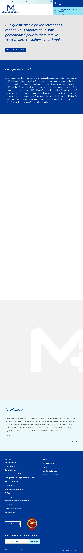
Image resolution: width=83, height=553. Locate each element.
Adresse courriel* (12, 542)
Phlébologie (9, 497)
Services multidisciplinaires (14, 489)
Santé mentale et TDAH (13, 474)
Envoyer (34, 541)
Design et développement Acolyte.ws (70, 550)
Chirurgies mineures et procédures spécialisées (20, 478)
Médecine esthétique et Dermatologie (17, 501)
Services (8, 460)
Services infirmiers (11, 466)
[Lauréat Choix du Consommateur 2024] (32, 524)
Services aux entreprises (13, 482)
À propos (38, 1)
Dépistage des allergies (13, 508)
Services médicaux (11, 463)
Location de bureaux (19, 1)
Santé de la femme (11, 470)
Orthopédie (9, 505)
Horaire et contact (49, 464)
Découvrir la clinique (15, 50)
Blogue (42, 1)
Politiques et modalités (30, 1)
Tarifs (45, 460)
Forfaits (7, 493)
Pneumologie (9, 485)
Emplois (47, 1)
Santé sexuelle (10, 512)
